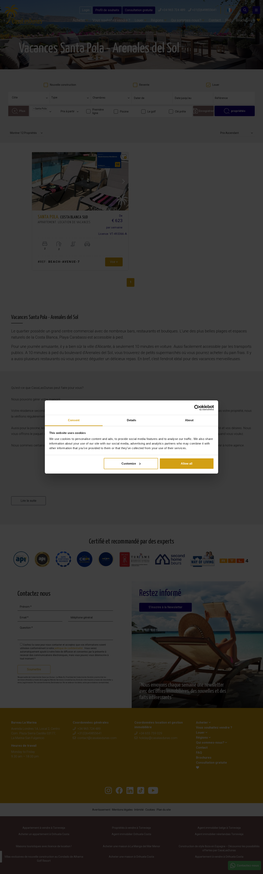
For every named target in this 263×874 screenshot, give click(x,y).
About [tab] (189, 420)
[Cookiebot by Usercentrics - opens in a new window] (197, 408)
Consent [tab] (74, 420)
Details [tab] (131, 420)
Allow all (186, 463)
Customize (128, 463)
